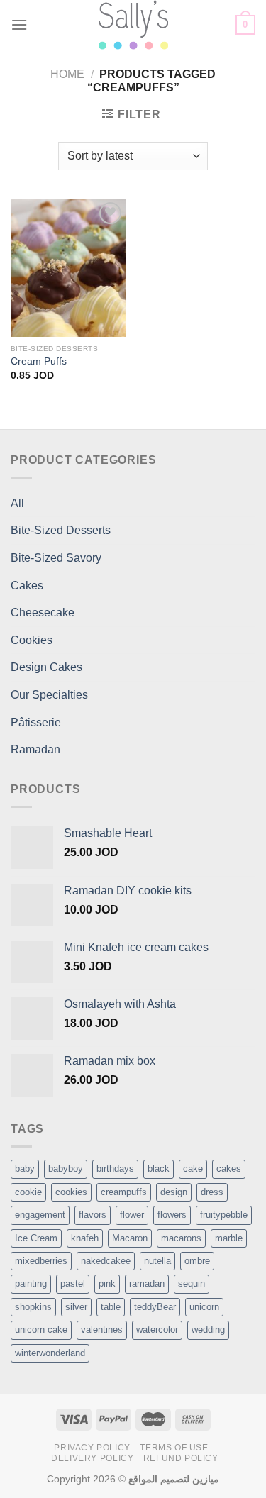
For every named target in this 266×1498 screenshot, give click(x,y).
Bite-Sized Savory (56, 558)
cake (193, 1168)
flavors (92, 1214)
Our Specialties (49, 695)
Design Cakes (46, 667)
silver (76, 1307)
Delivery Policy (92, 1458)
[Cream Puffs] (68, 268)
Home (67, 74)
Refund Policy (180, 1458)
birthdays (115, 1168)
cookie (28, 1192)
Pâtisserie (36, 722)
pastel (72, 1283)
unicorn (204, 1307)
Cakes (27, 585)
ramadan (147, 1283)
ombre (197, 1260)
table (111, 1307)
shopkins (33, 1307)
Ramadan (35, 749)
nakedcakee (106, 1260)
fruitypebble (224, 1214)
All (17, 503)
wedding (208, 1329)
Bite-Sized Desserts (61, 530)
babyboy (65, 1168)
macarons (181, 1238)
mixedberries (41, 1260)
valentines (102, 1329)
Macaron (130, 1238)
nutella (157, 1260)
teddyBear (155, 1307)
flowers (172, 1214)
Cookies (31, 640)
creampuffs (124, 1192)
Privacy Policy (92, 1448)
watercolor (157, 1329)
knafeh (85, 1238)
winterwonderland (50, 1353)
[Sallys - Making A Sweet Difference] (133, 25)
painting (31, 1283)
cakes (228, 1168)
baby (25, 1168)
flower (132, 1214)
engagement (40, 1214)
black (159, 1168)
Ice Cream (36, 1238)
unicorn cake (41, 1329)
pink (107, 1283)
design (173, 1192)
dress (212, 1192)
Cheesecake (42, 612)
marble (229, 1238)
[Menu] (19, 24)
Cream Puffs (39, 361)
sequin (191, 1283)
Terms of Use (174, 1448)
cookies (71, 1192)
